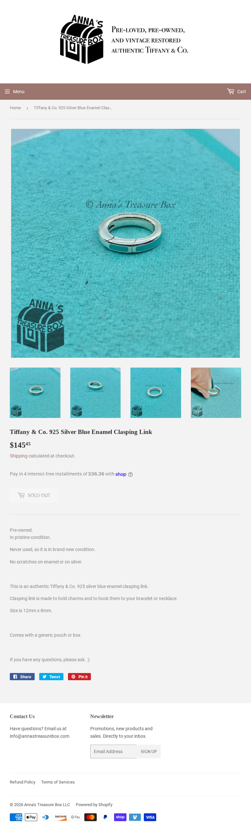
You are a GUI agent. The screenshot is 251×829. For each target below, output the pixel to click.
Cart (241, 91)
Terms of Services (58, 782)
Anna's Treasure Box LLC (47, 804)
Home (15, 107)
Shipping (18, 455)
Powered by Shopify (94, 804)
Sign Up (149, 751)
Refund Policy (22, 782)
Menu (19, 91)
